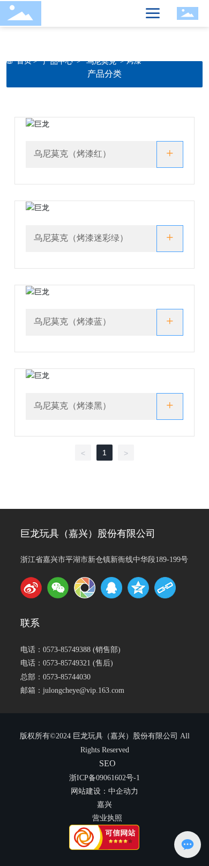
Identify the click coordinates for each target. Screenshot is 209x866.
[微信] (58, 587)
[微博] (31, 587)
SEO (107, 763)
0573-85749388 (67, 650)
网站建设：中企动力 (104, 791)
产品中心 (58, 61)
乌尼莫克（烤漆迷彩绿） (81, 237)
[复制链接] (165, 587)
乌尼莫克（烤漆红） (72, 153)
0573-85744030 (67, 677)
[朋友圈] (84, 587)
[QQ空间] (138, 587)
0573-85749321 (67, 663)
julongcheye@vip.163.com (83, 690)
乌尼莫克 (101, 61)
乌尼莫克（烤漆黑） (72, 405)
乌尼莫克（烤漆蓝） (72, 321)
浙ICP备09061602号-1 (104, 778)
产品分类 (104, 73)
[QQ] (111, 587)
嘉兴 (104, 805)
